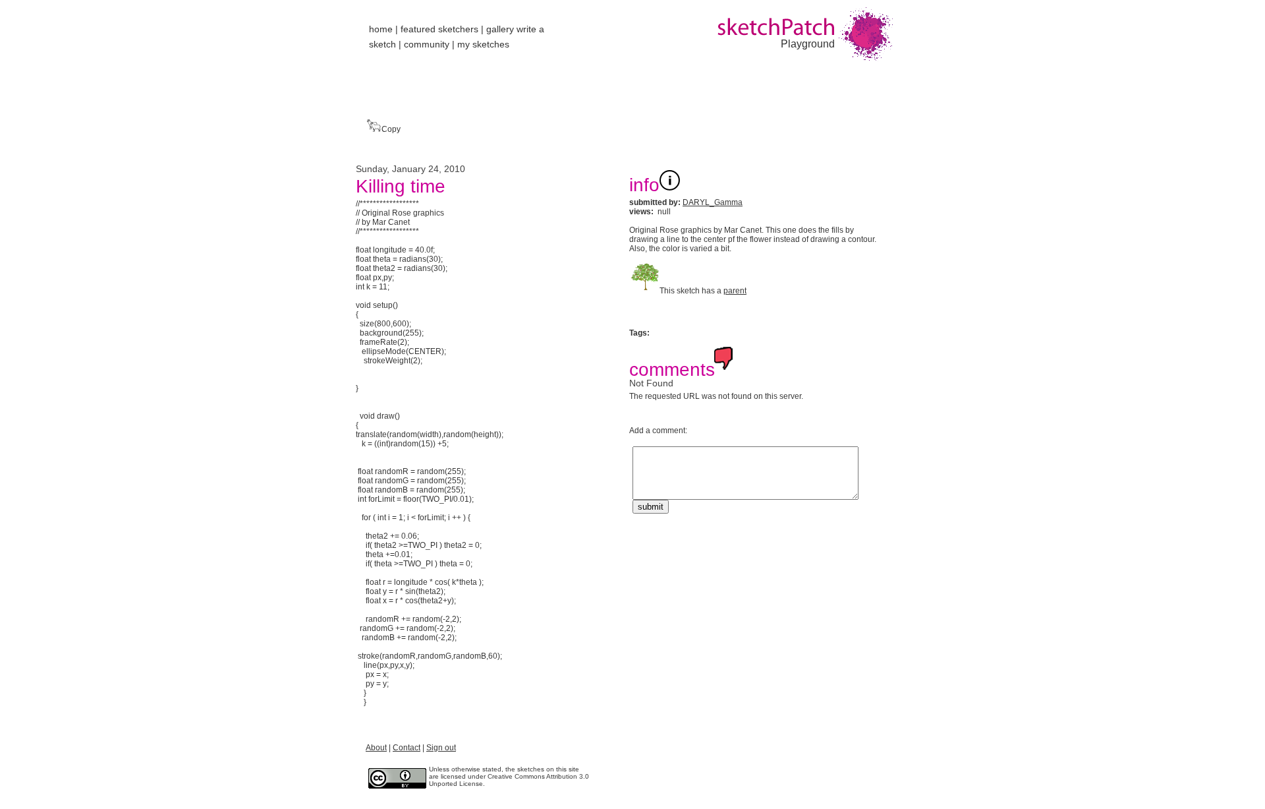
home (381, 29)
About (376, 747)
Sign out (441, 747)
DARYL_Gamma (713, 202)
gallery (500, 29)
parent (734, 290)
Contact (406, 747)
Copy (390, 129)
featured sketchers (439, 29)
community (426, 44)
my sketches (483, 44)
